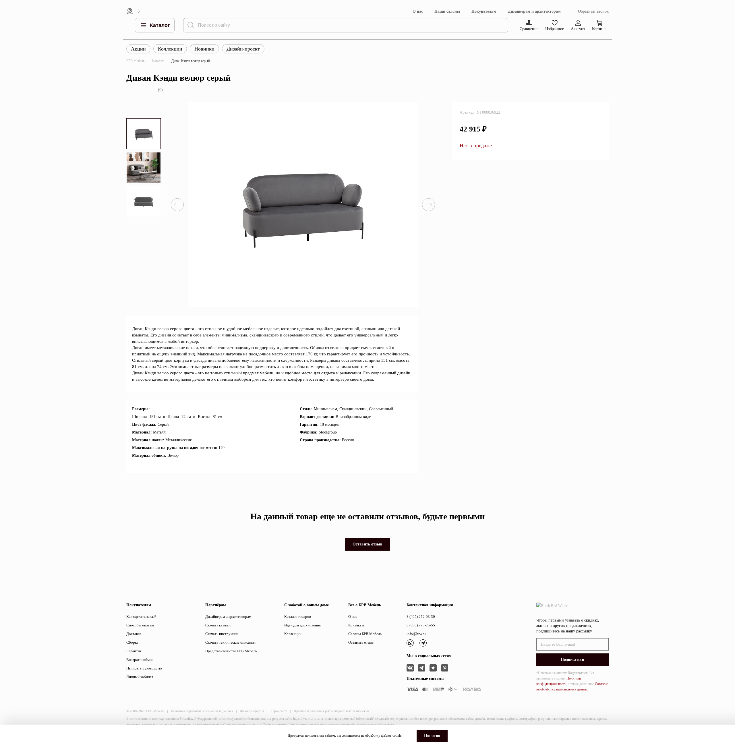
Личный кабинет (139, 677)
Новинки (204, 49)
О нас (418, 11)
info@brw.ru (416, 634)
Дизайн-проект (243, 49)
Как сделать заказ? (141, 616)
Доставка (133, 634)
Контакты (356, 625)
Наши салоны (447, 11)
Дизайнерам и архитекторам (534, 11)
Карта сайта (278, 711)
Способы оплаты (140, 625)
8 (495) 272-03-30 (421, 616)
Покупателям (483, 11)
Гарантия (134, 651)
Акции (138, 49)
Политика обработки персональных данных (202, 711)
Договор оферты (252, 711)
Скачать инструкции (221, 634)
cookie (396, 736)
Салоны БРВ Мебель (365, 634)
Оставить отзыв (367, 544)
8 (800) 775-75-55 (421, 625)
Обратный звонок (593, 11)
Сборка (132, 642)
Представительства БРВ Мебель (231, 651)
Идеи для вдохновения (302, 625)
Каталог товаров (297, 616)
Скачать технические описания (230, 642)
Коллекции (170, 49)
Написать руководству (144, 668)
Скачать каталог (218, 625)
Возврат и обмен (139, 659)
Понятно (432, 736)
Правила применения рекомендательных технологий (331, 711)
